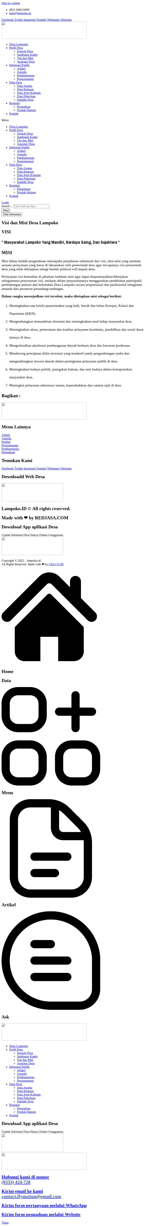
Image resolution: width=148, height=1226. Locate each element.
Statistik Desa (25, 99)
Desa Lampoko (18, 44)
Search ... (7, 206)
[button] (74, 120)
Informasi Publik (19, 65)
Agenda (22, 72)
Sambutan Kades (27, 54)
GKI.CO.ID (56, 564)
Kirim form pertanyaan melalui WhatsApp (44, 1205)
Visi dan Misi (25, 58)
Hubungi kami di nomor (25, 1179)
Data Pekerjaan (26, 96)
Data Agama (24, 86)
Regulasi (14, 103)
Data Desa (15, 82)
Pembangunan (25, 75)
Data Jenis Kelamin (29, 92)
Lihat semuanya (12, 214)
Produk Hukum (26, 110)
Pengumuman (25, 79)
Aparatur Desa (26, 61)
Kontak (13, 113)
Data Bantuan (25, 89)
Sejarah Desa (25, 51)
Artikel (21, 68)
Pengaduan (23, 106)
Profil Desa (16, 47)
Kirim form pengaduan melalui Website (41, 1214)
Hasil (6, 210)
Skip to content (11, 3)
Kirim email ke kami (31, 1194)
